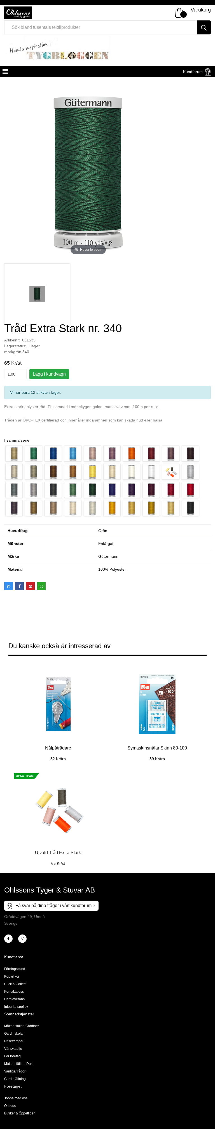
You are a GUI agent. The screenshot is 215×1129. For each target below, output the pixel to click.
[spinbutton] (15, 374)
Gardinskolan (14, 1034)
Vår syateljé (13, 1049)
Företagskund (14, 969)
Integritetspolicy (16, 1007)
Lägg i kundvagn (49, 374)
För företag (12, 1056)
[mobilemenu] (4, 72)
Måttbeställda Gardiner (21, 1026)
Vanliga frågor (14, 1071)
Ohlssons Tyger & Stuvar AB (49, 890)
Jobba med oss (15, 1098)
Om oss (10, 1106)
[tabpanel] (58, 711)
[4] (22, 938)
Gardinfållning (15, 1079)
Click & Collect (15, 984)
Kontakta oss (14, 992)
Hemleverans (14, 999)
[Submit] (204, 27)
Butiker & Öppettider (19, 1113)
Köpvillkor (11, 976)
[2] (8, 938)
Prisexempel (13, 1041)
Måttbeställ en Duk (18, 1064)
